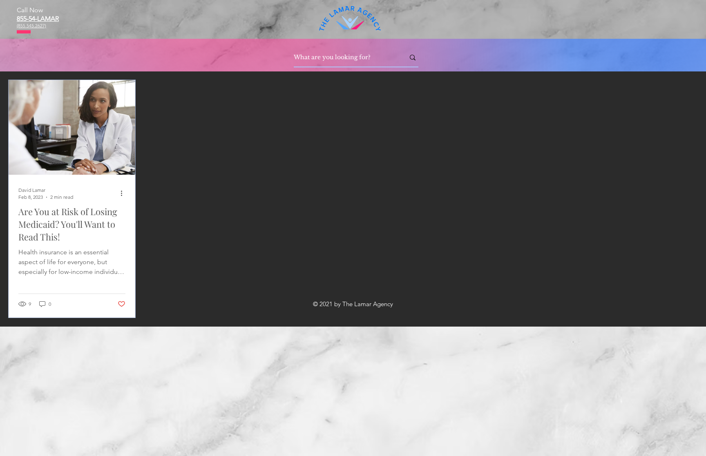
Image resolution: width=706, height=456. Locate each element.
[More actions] (124, 193)
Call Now (30, 10)
